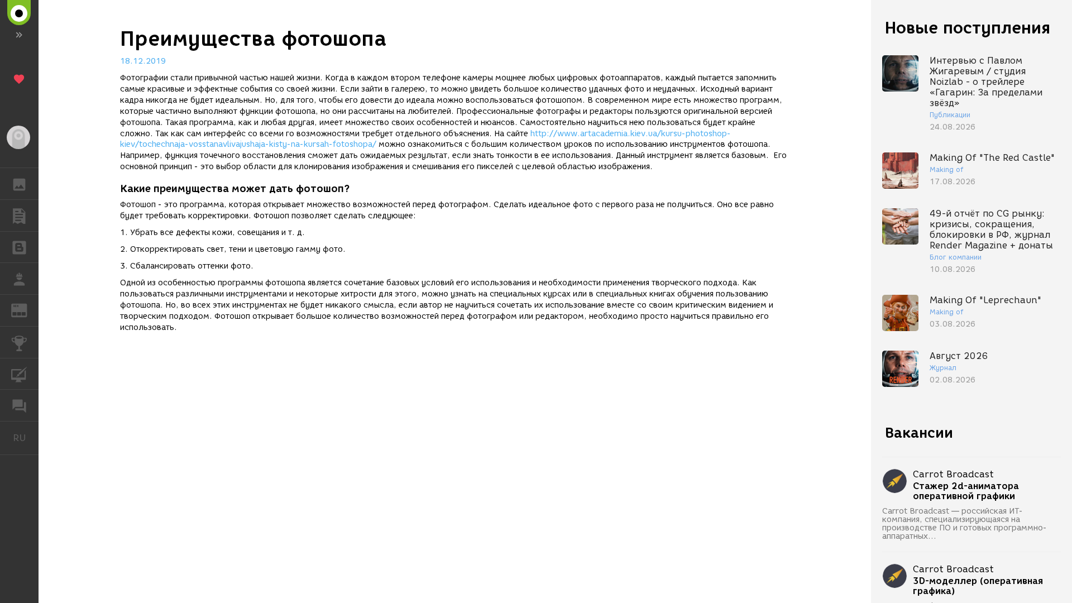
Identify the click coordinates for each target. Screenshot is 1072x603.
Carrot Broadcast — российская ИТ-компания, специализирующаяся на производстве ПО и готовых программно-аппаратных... (964, 523)
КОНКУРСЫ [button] (19, 342)
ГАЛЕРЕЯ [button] (19, 183)
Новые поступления (967, 27)
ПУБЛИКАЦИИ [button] (19, 215)
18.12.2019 (143, 61)
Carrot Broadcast (953, 474)
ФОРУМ (19, 405)
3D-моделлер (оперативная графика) (978, 586)
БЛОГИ (19, 247)
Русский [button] (26, 437)
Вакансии (919, 432)
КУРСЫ (19, 374)
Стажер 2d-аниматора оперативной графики (966, 491)
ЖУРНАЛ (26, 309)
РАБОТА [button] (19, 278)
